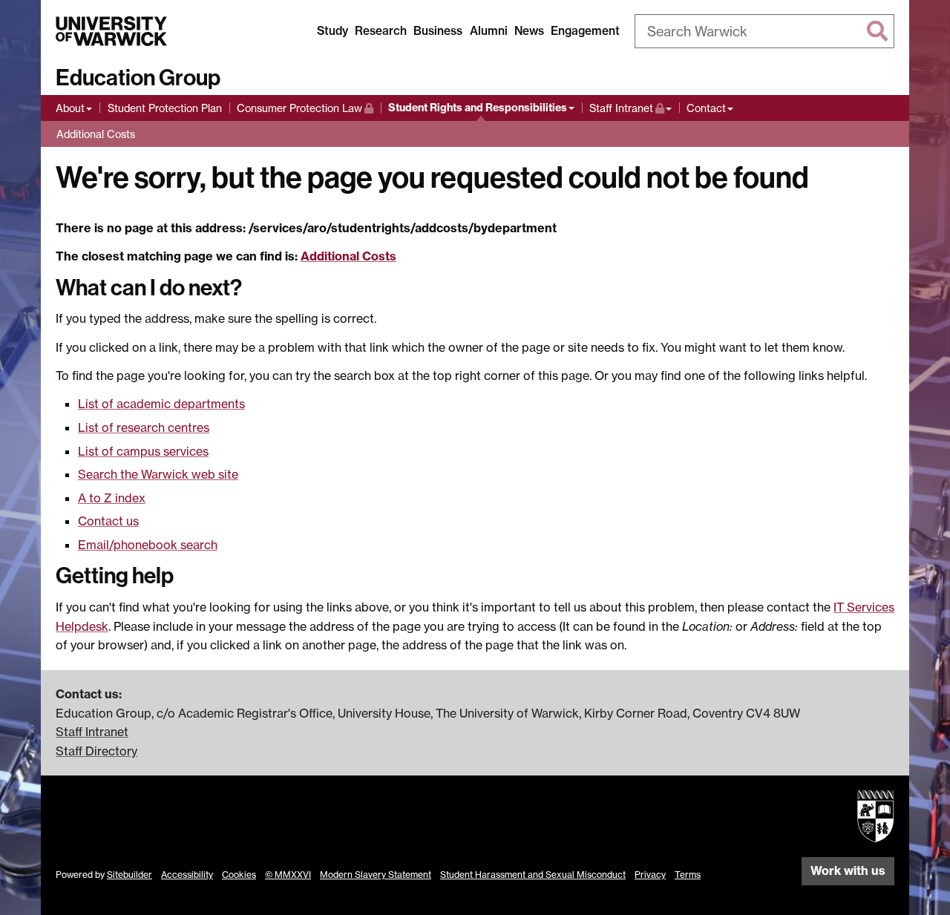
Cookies (239, 874)
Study (332, 31)
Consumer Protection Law (299, 107)
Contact (706, 108)
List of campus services (143, 451)
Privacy (650, 874)
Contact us (108, 521)
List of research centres (143, 427)
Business (437, 31)
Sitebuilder (129, 874)
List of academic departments (161, 403)
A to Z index (111, 498)
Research (381, 31)
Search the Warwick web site (158, 474)
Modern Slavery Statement (375, 874)
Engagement (585, 31)
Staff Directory (96, 751)
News (529, 31)
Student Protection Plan (165, 108)
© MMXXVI (288, 874)
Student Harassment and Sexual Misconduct (533, 874)
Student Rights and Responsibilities (477, 107)
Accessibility (187, 874)
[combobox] (764, 31)
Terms (688, 874)
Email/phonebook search (147, 544)
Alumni (489, 31)
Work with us (847, 870)
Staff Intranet (630, 107)
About (70, 108)
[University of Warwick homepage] (111, 31)
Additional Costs (95, 134)
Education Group (138, 78)
